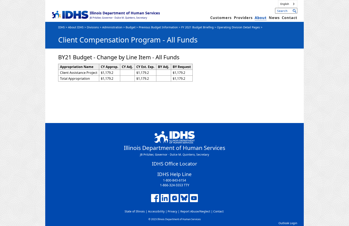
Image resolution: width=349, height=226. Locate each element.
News (274, 17)
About (261, 17)
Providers (243, 17)
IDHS (61, 27)
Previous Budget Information (158, 27)
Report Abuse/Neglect (195, 211)
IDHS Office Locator (174, 163)
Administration (112, 27)
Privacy (172, 211)
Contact (289, 17)
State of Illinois (135, 211)
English (284, 4)
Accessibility (156, 211)
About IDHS (76, 27)
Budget (131, 27)
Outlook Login (288, 223)
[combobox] (287, 4)
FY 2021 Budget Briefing (197, 27)
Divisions (93, 27)
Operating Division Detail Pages (238, 27)
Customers (221, 17)
